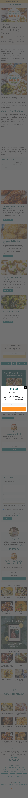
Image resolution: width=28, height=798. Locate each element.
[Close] (25, 387)
